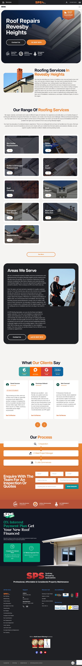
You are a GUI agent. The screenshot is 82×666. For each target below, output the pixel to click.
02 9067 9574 (36, 42)
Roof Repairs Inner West (9, 605)
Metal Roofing (6, 598)
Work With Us (45, 605)
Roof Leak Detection (8, 618)
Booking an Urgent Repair (47, 593)
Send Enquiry (72, 486)
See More (41, 254)
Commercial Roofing (8, 613)
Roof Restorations (7, 603)
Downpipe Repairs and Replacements (11, 630)
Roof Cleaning (6, 632)
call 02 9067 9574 (37, 337)
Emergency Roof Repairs (9, 615)
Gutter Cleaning (7, 625)
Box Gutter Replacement (9, 622)
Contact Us (16, 42)
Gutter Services (7, 601)
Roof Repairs (6, 610)
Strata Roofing (7, 608)
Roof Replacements (8, 620)
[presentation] (37, 424)
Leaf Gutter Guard (7, 627)
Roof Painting (6, 596)
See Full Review (10, 415)
